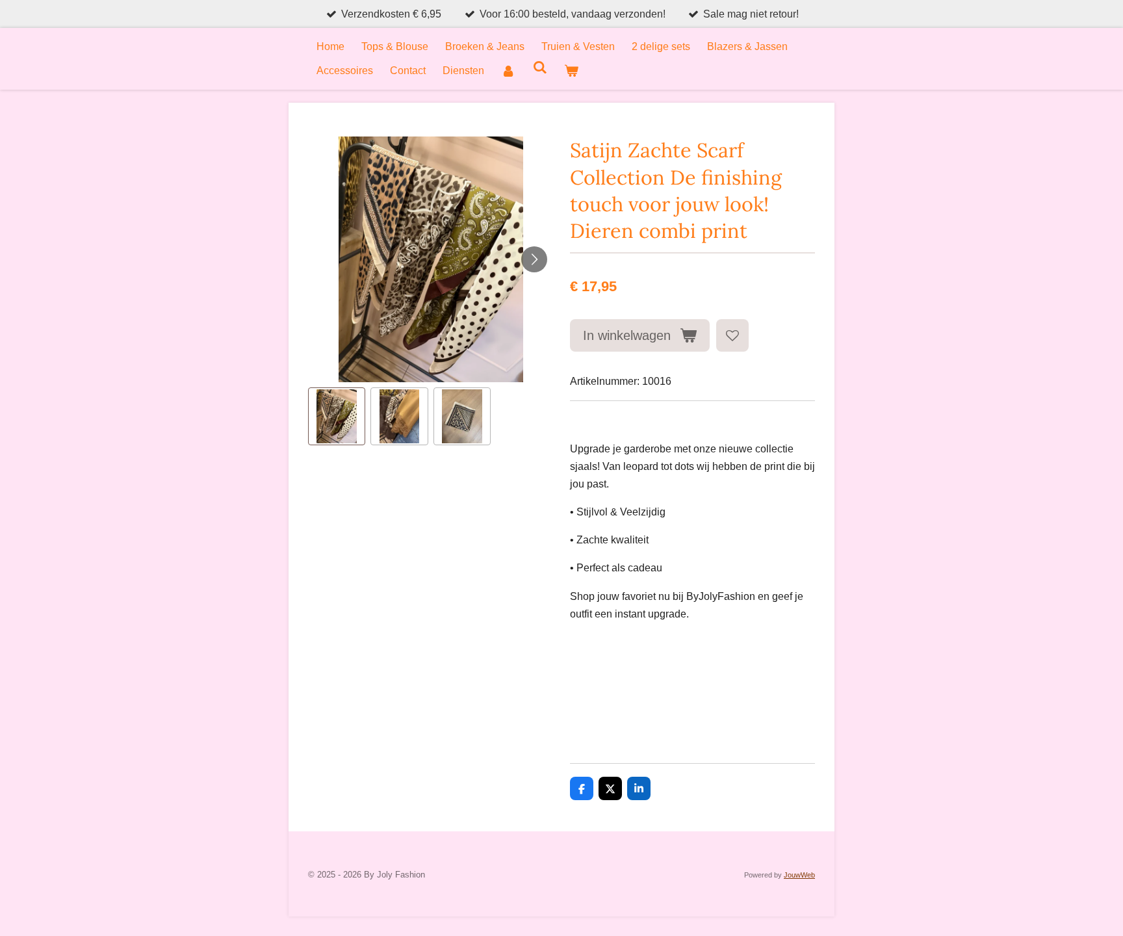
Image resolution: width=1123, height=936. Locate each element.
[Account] (508, 70)
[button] (336, 416)
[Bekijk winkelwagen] (571, 70)
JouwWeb (799, 875)
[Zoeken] (539, 67)
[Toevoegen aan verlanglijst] (732, 335)
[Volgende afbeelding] (534, 259)
